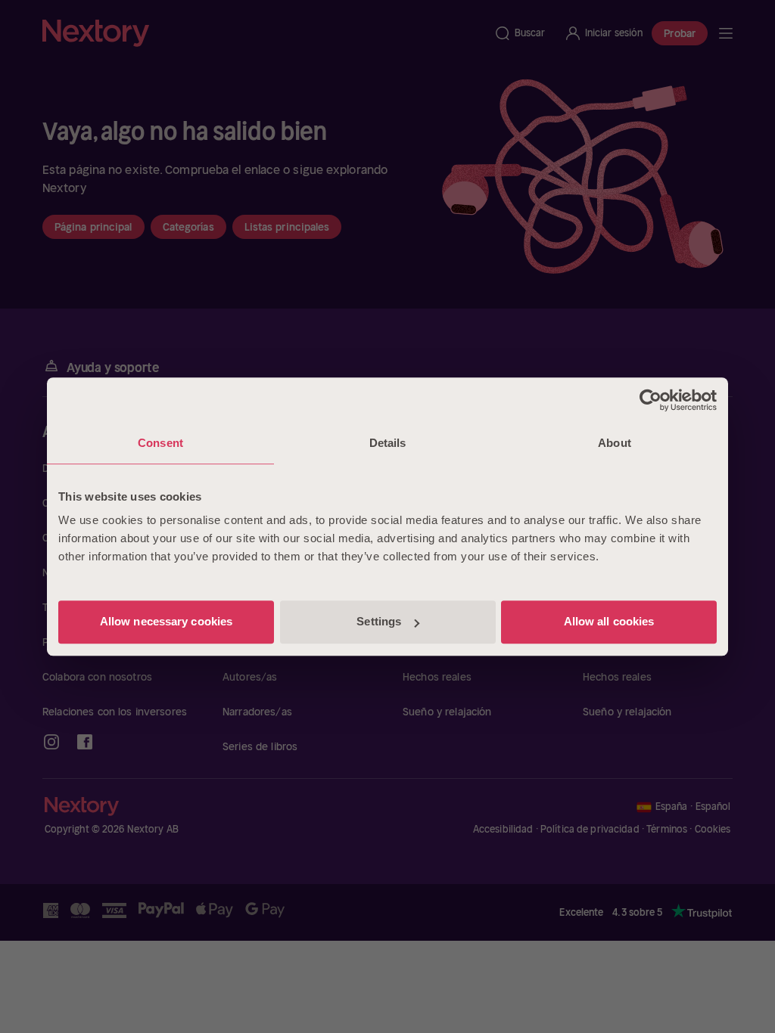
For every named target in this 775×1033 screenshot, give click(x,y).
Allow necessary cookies (166, 621)
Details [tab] (387, 442)
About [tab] (614, 442)
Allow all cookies (609, 621)
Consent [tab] (160, 442)
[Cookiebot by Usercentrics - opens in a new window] (650, 400)
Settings (378, 621)
